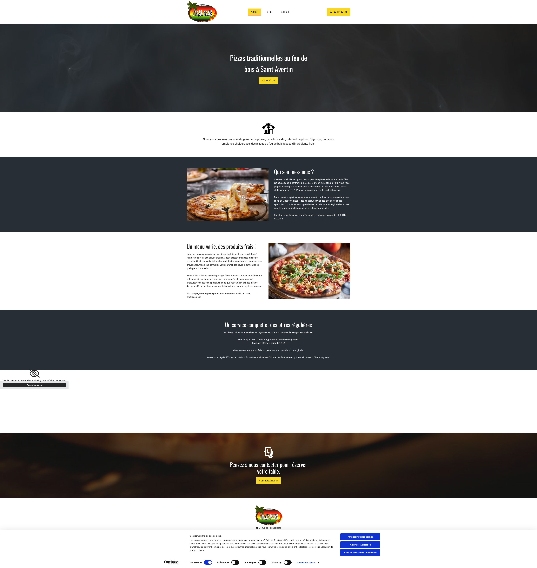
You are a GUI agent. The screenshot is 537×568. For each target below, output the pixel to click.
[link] (34, 373)
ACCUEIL (254, 12)
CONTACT (285, 12)
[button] (338, 12)
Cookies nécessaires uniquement (360, 552)
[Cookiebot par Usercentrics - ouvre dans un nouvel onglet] (171, 562)
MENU (269, 12)
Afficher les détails (306, 562)
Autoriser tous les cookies (360, 537)
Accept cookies (34, 385)
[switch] (235, 562)
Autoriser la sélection (360, 545)
